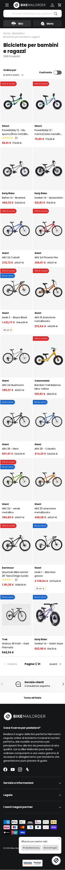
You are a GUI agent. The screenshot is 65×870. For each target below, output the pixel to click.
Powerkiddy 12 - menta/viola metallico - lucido (48, 132)
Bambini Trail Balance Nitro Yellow (47, 387)
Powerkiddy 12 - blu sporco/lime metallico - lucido (15, 132)
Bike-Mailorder (17, 848)
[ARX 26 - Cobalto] (49, 419)
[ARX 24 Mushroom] (16, 356)
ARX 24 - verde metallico (11, 510)
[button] (59, 5)
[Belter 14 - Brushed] (16, 168)
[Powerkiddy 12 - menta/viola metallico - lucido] (49, 101)
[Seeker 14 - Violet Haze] (49, 614)
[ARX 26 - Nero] (16, 419)
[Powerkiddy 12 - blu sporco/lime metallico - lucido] (16, 101)
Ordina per (9, 70)
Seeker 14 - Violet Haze (48, 643)
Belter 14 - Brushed (13, 197)
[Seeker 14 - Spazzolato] (49, 168)
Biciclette (18, 33)
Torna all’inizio (32, 697)
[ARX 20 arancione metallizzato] (49, 479)
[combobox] (32, 13)
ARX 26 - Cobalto (45, 448)
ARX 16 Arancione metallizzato (44, 319)
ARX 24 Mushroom (13, 385)
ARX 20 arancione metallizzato (45, 510)
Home (6, 33)
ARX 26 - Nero (10, 448)
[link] (13, 664)
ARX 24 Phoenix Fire (46, 257)
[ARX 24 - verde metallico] (16, 479)
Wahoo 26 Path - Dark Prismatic (15, 645)
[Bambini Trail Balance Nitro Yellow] (49, 356)
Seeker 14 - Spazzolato (48, 197)
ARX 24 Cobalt (11, 257)
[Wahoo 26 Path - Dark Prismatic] (16, 614)
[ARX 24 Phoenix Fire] (49, 228)
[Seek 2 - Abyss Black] (16, 288)
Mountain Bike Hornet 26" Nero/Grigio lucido (15, 574)
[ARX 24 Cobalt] (16, 228)
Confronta (45, 72)
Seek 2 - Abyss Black (14, 317)
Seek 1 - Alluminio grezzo (45, 574)
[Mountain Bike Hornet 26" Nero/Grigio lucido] (16, 543)
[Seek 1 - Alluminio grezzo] (49, 543)
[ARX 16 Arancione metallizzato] (49, 288)
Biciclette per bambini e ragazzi (21, 37)
